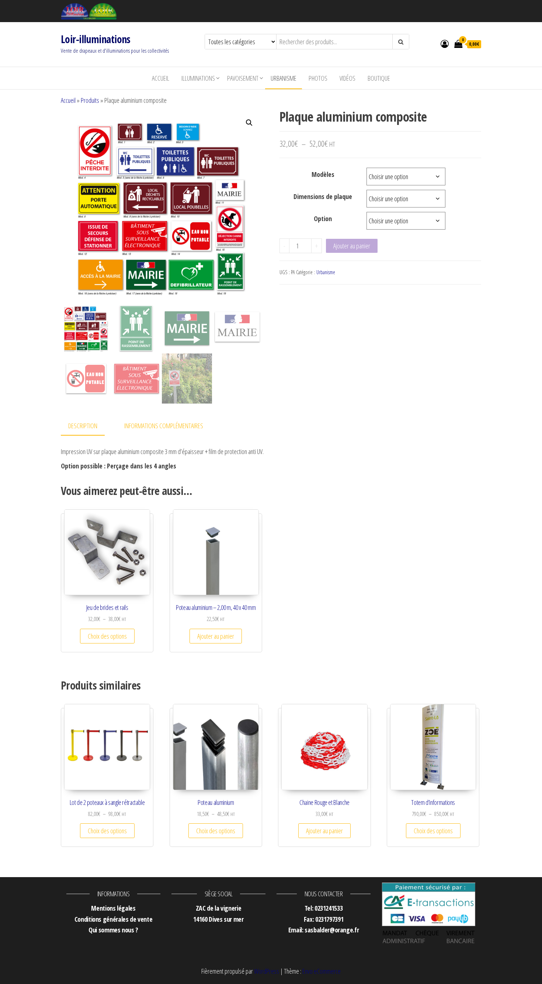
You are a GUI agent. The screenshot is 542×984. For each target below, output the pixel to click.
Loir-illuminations (96, 39)
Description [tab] (82, 425)
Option (323, 218)
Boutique (379, 78)
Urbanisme (283, 78)
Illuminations (198, 78)
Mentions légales (113, 908)
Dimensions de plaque (322, 196)
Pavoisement (242, 78)
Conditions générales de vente (113, 919)
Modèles (323, 174)
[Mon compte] (445, 43)
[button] (249, 122)
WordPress (266, 971)
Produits (90, 100)
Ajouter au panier (351, 245)
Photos (318, 78)
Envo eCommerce (321, 971)
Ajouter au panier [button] (215, 636)
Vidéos (347, 78)
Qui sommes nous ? (113, 929)
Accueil (160, 78)
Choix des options (107, 636)
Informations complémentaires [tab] (163, 425)
